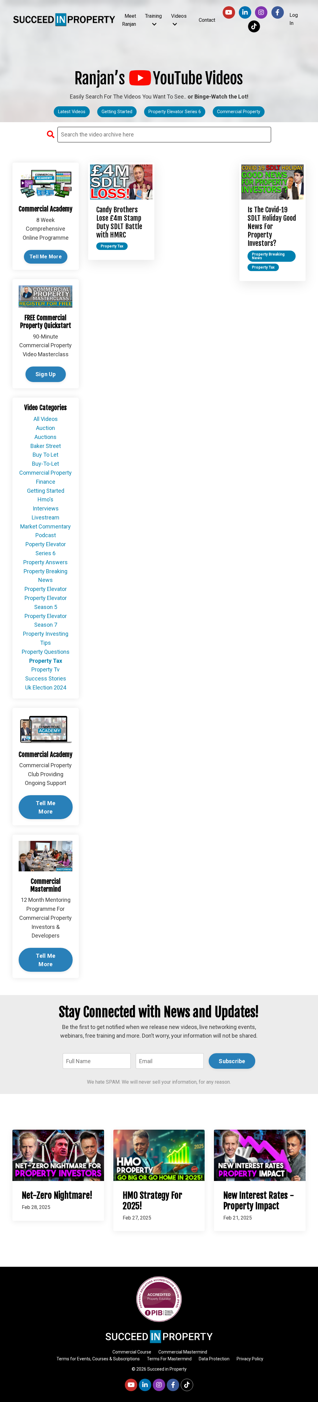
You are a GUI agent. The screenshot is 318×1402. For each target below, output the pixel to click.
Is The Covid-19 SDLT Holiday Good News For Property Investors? (272, 226)
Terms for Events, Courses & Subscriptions (98, 1358)
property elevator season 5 (46, 602)
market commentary (45, 526)
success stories (45, 678)
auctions (45, 437)
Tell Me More (46, 257)
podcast (45, 535)
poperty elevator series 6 (45, 548)
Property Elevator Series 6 (174, 111)
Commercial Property (238, 111)
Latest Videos (71, 111)
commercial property (45, 472)
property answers (45, 562)
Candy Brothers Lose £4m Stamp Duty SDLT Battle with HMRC (119, 222)
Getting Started (117, 111)
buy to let (45, 454)
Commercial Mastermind (182, 1351)
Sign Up (45, 374)
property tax (112, 246)
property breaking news (268, 256)
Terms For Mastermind (169, 1358)
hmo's (45, 499)
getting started (45, 490)
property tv (45, 669)
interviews (46, 508)
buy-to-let (45, 463)
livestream (45, 517)
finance (45, 481)
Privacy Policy (250, 1358)
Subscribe (232, 1061)
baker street (45, 446)
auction (45, 428)
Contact (207, 20)
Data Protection (214, 1358)
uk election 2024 (45, 687)
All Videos (46, 419)
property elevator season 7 (46, 620)
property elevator (46, 589)
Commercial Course (131, 1351)
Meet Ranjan (129, 20)
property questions (46, 651)
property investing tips (45, 638)
